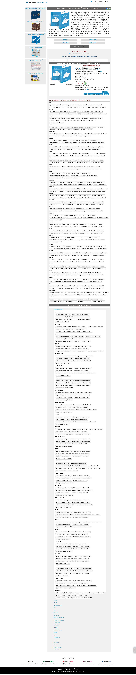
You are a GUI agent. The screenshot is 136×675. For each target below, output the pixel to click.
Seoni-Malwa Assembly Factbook (57, 295)
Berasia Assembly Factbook (56, 237)
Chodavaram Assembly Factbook (82, 380)
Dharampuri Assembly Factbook (83, 173)
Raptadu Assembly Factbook (63, 539)
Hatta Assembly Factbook (94, 208)
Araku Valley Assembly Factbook (64, 417)
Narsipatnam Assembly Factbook (81, 383)
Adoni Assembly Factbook (63, 336)
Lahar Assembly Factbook (68, 169)
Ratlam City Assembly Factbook (57, 114)
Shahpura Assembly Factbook (97, 262)
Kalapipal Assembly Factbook (56, 107)
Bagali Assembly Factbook (69, 182)
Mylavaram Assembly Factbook (83, 580)
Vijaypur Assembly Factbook (98, 142)
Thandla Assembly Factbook (100, 114)
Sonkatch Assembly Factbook (98, 107)
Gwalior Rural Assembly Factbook (57, 248)
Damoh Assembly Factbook (69, 208)
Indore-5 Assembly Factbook (70, 281)
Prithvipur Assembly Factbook (84, 268)
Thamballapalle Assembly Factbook (82, 598)
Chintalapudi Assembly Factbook (64, 512)
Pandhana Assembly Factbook (100, 184)
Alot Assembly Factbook (55, 118)
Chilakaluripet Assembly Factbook (65, 500)
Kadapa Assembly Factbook (63, 453)
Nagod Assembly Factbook (99, 127)
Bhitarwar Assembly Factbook (56, 246)
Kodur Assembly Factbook (63, 593)
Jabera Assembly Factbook (56, 211)
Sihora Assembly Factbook (56, 220)
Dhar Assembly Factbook (70, 173)
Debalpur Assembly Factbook (56, 279)
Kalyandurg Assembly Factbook (64, 395)
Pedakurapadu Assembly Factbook (65, 505)
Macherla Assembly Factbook (63, 502)
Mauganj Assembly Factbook (97, 286)
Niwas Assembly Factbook (84, 262)
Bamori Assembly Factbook (71, 160)
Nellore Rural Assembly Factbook (65, 434)
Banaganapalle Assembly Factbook (82, 346)
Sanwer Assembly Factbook (95, 281)
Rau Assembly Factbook (82, 281)
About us (100, 2)
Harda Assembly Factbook (56, 149)
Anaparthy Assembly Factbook (64, 405)
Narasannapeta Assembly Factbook (65, 358)
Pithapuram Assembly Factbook (64, 573)
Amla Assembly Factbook (55, 147)
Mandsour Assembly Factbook (70, 301)
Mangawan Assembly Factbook (83, 286)
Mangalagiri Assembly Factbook (64, 558)
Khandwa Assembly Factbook (56, 184)
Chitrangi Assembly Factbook (69, 231)
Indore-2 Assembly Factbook (83, 279)
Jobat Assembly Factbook (83, 111)
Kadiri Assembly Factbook (63, 534)
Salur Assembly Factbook (62, 424)
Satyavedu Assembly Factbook (64, 546)
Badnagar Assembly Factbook (68, 118)
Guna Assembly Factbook (98, 160)
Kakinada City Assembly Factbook (83, 568)
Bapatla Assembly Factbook (79, 326)
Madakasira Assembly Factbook (78, 534)
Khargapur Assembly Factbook (98, 266)
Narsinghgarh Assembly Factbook (99, 253)
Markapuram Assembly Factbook (80, 524)
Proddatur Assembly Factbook (80, 456)
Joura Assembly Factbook (82, 140)
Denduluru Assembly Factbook (82, 512)
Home (85, 94)
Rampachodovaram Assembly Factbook (85, 422)
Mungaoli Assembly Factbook (69, 162)
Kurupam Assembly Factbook (82, 417)
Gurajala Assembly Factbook (82, 500)
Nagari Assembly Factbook (63, 493)
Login (95, 2)
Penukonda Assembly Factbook (64, 537)
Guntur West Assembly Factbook (83, 556)
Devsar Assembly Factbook (97, 231)
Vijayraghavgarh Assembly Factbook (98, 198)
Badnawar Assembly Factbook (56, 173)
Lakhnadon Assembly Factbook (57, 262)
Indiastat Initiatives (68, 658)
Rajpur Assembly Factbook (85, 191)
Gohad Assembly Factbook (56, 169)
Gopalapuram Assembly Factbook (82, 405)
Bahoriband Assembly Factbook (57, 195)
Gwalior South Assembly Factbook (73, 248)
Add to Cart (105, 92)
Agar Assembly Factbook (55, 105)
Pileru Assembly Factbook (96, 593)
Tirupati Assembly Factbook (80, 549)
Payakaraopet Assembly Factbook (65, 385)
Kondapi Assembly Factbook (63, 524)
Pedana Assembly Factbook (79, 444)
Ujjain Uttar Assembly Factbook (57, 123)
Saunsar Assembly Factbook (84, 136)
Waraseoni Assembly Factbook (97, 204)
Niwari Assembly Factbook (71, 268)
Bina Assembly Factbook (55, 272)
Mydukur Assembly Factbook (63, 456)
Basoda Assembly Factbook (56, 224)
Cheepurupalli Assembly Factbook (80, 475)
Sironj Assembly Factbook (84, 275)
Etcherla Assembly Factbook (63, 478)
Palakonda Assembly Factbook (79, 419)
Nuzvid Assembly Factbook (93, 515)
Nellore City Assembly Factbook (79, 431)
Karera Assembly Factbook (88, 248)
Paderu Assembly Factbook (63, 419)
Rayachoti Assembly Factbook (64, 598)
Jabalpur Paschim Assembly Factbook (87, 215)
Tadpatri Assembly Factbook (82, 397)
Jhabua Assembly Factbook (69, 111)
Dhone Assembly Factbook (63, 348)
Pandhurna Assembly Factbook (57, 136)
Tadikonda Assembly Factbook (81, 561)
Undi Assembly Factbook (62, 322)
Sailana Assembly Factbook (87, 114)
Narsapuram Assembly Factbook (64, 317)
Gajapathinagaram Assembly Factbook (82, 478)
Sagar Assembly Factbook (56, 275)
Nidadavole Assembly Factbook (79, 407)
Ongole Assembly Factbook (63, 527)
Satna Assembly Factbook (87, 129)
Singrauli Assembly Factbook (96, 233)
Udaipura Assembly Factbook (101, 295)
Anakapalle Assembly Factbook (64, 380)
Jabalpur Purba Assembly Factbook (57, 217)
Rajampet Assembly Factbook (80, 595)
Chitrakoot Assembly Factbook (72, 127)
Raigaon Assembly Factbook (56, 129)
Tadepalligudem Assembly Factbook (65, 319)
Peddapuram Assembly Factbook (84, 571)
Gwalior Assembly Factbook (83, 246)
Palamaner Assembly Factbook (79, 493)
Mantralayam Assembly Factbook (80, 339)
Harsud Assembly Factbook (68, 149)
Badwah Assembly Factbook (56, 182)
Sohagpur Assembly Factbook (72, 295)
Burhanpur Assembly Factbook (98, 182)
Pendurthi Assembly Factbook (83, 385)
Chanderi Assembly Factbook (85, 160)
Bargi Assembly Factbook (55, 215)
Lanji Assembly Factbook (55, 204)
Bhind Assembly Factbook (81, 166)
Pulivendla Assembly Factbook (64, 458)
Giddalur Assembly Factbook (78, 522)
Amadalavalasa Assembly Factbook (65, 356)
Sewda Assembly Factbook (95, 169)
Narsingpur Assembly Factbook (88, 292)
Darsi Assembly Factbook (62, 522)
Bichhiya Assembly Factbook (56, 259)
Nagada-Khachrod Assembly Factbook (58, 120)
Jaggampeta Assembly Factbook (64, 568)
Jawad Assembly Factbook (82, 299)
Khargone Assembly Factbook (101, 189)
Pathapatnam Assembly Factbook (65, 361)
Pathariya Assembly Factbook (83, 211)
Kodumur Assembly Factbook (93, 336)
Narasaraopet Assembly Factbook (81, 502)
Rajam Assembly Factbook (80, 480)
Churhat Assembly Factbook (83, 231)
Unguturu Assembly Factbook (81, 517)
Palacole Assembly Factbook (81, 317)
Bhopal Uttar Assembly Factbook (57, 239)
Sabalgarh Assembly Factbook (56, 142)
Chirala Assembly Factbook (95, 326)
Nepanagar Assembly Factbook (85, 184)
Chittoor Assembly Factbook (81, 488)
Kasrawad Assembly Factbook (86, 189)
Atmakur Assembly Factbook (63, 429)
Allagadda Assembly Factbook (64, 346)
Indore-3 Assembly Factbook (97, 279)
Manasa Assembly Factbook (56, 301)
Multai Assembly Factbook (82, 149)
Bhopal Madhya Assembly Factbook (92, 237)
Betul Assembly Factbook (68, 147)
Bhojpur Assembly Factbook (69, 224)
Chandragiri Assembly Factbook (64, 488)
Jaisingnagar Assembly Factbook (100, 153)
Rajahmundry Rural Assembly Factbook (86, 410)
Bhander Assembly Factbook (68, 166)
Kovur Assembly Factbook (63, 431)
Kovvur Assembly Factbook (63, 407)
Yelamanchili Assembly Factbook (64, 388)
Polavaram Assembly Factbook (64, 517)
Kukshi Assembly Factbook (92, 175)
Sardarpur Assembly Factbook (70, 178)
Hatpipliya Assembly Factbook (95, 105)
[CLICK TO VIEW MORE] (35, 11)
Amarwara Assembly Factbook (56, 133)
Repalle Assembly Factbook (79, 329)
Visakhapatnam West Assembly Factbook (67, 471)
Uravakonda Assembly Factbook (64, 400)
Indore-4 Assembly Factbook (56, 281)
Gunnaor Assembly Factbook (84, 195)
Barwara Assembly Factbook (85, 153)
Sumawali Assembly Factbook (85, 142)
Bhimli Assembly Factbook (63, 463)
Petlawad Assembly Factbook (96, 111)
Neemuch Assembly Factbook (84, 301)
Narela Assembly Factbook (99, 239)
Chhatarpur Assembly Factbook (70, 266)
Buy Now (106, 94)
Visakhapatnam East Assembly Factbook (87, 466)
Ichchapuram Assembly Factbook (84, 356)
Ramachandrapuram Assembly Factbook (85, 373)
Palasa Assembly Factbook (82, 358)
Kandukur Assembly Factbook (80, 429)
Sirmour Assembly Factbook (83, 288)
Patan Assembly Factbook (103, 217)
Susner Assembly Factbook (99, 255)
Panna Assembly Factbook (56, 198)
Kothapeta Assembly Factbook (64, 370)
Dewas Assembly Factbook (81, 105)
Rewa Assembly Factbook (56, 288)
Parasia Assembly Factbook (70, 136)
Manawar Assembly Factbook (56, 178)
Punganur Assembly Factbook (64, 595)
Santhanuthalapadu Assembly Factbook (66, 331)
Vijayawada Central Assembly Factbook (66, 585)
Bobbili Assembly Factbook (63, 475)
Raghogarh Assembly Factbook (57, 255)
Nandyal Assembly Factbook (63, 351)
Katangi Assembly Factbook (97, 202)
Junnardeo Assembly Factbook (99, 133)
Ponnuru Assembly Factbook (81, 558)
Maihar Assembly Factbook (85, 127)
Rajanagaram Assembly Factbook (64, 412)
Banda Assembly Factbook (56, 208)
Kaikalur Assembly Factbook (78, 515)
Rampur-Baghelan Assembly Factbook (71, 129)
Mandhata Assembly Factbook (70, 184)
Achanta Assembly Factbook (63, 314)
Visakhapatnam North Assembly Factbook (67, 468)
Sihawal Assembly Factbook (82, 233)
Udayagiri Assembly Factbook (82, 434)
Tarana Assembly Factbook (73, 120)
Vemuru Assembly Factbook (84, 331)
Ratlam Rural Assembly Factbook (72, 114)
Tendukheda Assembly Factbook (87, 295)
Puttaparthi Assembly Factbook (81, 537)
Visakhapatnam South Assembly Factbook (90, 468)
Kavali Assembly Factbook (96, 429)
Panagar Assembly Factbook (89, 217)
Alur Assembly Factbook (77, 336)
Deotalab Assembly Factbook (56, 286)
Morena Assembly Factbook (95, 140)
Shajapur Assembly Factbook (70, 107)
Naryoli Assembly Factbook (94, 272)
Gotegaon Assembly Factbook (83, 259)
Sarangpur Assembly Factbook (85, 255)
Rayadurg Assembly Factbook (81, 395)
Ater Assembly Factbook (55, 166)
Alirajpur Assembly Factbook (56, 111)
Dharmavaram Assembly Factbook (65, 532)
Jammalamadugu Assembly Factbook (81, 451)
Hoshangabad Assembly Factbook (72, 292)
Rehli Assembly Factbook (96, 211)
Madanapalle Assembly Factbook (79, 593)
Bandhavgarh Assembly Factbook (70, 153)
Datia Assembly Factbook (94, 166)
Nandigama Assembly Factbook (64, 583)
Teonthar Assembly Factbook (96, 288)
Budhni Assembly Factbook (83, 224)
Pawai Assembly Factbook (69, 198)
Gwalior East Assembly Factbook (97, 246)
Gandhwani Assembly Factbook (78, 175)
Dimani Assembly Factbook (69, 140)
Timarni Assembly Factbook (95, 149)
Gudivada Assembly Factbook (63, 441)
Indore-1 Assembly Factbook (70, 279)
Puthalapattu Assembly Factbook (65, 495)
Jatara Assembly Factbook (84, 266)
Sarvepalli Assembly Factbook (79, 544)
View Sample (69, 84)
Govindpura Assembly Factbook (72, 239)
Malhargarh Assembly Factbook (96, 299)
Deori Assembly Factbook (81, 208)
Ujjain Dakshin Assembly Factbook (88, 120)
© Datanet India (68, 673)
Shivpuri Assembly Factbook (97, 162)
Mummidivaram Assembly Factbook (65, 373)
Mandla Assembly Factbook (71, 262)
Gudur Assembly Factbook (63, 544)
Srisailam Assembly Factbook (96, 351)
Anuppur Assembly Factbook (56, 153)
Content (52, 84)
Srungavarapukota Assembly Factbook (66, 466)
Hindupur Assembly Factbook (82, 532)
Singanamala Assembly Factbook (64, 397)
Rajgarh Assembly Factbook (71, 255)
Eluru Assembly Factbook (62, 515)
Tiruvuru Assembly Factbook (81, 583)
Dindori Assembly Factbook (69, 259)
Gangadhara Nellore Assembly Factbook (66, 490)
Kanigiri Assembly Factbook (94, 522)
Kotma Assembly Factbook (69, 156)
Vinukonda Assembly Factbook (64, 507)
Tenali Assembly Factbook (63, 563)
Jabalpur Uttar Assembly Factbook (74, 217)
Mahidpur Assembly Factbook (96, 118)
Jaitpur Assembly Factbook (56, 156)
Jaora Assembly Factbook (69, 299)
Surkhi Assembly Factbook (97, 275)
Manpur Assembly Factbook (82, 156)
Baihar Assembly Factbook (56, 202)
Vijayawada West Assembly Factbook (66, 588)
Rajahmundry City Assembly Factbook (66, 410)
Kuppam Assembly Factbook (85, 490)
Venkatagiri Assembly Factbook (64, 551)
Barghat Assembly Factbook (83, 202)
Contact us (106, 2)
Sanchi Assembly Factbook (71, 226)
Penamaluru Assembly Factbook (64, 446)
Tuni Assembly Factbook (62, 576)
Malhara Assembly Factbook (69, 211)
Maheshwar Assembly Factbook (57, 191)
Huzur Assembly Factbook (86, 239)
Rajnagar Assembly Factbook (82, 198)
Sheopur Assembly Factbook (70, 142)
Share (108, 8)
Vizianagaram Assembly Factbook (64, 483)
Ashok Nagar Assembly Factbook (57, 160)
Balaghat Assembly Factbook (69, 202)
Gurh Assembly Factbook (69, 286)
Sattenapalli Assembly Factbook (83, 505)
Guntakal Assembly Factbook (84, 392)
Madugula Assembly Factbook (64, 383)
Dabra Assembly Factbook (70, 246)
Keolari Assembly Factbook (97, 259)
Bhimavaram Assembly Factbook (80, 314)
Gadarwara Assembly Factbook (57, 292)
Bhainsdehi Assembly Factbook (82, 147)
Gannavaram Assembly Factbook (82, 368)
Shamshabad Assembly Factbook (70, 275)
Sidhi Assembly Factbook (69, 233)
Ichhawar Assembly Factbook (96, 224)
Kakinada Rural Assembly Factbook (65, 571)
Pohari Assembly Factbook (101, 248)
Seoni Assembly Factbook (83, 204)
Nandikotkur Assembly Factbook (79, 348)
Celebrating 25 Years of (64, 669)
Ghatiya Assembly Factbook (82, 118)
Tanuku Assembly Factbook (83, 319)
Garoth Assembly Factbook (56, 299)
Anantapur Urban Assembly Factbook (65, 392)
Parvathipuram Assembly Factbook (65, 422)
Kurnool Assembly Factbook (63, 339)
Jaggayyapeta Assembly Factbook (65, 580)
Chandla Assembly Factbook (71, 195)
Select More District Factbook (95, 94)
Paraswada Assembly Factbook (69, 204)
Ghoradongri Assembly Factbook (96, 147)
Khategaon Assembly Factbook (57, 226)
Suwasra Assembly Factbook (98, 301)
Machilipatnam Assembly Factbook (81, 441)
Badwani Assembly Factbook (56, 189)
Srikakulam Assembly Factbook (83, 361)
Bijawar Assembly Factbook (56, 266)
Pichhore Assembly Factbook (83, 162)
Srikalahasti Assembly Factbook (81, 546)
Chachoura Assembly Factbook (70, 253)
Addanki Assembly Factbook (63, 326)
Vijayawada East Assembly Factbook (87, 585)
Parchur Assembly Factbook (63, 329)
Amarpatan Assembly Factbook (57, 127)
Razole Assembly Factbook (63, 375)
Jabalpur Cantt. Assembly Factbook (70, 215)
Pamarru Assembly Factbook (63, 444)
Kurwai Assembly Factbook (81, 272)
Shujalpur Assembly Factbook (84, 107)
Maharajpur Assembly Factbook (57, 268)
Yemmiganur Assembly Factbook (82, 341)
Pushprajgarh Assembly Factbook (97, 156)
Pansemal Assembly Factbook (72, 191)
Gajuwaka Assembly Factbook (79, 463)
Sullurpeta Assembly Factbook (64, 549)
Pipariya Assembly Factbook (102, 292)
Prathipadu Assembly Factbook (64, 561)
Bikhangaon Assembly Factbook (83, 182)
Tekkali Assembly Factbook (63, 363)
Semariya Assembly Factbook (69, 288)
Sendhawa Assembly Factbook (99, 191)
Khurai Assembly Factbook (68, 272)
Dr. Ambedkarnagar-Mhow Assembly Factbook (60, 175)
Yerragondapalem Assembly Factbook (81, 527)
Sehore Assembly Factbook (56, 242)
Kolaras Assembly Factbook (56, 162)
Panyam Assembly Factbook (79, 351)
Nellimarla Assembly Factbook (64, 480)
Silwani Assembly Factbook (84, 226)
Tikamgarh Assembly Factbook (99, 268)
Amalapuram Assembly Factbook (64, 368)
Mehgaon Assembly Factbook (82, 169)
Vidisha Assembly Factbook (97, 226)
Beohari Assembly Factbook (56, 231)
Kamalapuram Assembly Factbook (80, 453)
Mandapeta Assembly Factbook (81, 370)
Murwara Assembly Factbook (98, 195)
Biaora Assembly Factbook (56, 253)
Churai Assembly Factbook (86, 133)
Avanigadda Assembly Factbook (64, 439)
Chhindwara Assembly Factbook (71, 133)
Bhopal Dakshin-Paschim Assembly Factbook (73, 237)
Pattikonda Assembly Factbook (64, 341)
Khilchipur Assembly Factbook (84, 253)
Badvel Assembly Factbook (63, 451)
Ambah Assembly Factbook (56, 140)
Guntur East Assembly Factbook (64, 556)
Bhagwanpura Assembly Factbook (71, 189)
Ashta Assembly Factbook (68, 105)
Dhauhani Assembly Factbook (56, 233)
